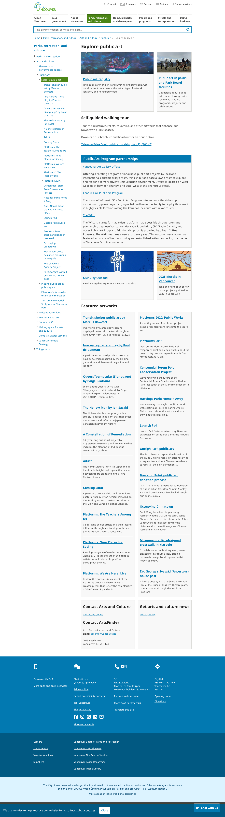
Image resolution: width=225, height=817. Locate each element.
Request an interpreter (127, 696)
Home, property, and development (123, 19)
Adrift (47, 137)
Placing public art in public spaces (52, 285)
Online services (183, 4)
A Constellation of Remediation (54, 130)
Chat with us (81, 679)
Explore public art (51, 79)
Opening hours (163, 696)
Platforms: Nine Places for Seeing (53, 157)
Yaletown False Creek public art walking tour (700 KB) (116, 144)
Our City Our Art (95, 278)
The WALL (89, 215)
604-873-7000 (121, 682)
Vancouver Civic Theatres (87, 748)
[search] (188, 29)
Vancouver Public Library (87, 768)
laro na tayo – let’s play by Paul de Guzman (54, 100)
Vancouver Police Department (90, 761)
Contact (111, 4)
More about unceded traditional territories (112, 793)
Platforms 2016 (52, 180)
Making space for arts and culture (51, 329)
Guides (164, 4)
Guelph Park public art (54, 224)
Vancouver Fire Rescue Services (91, 755)
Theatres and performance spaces (50, 68)
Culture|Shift (46, 322)
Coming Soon (51, 142)
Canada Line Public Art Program (103, 193)
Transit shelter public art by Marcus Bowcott (55, 88)
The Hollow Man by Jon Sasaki (54, 122)
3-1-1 (117, 679)
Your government (59, 19)
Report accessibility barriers (89, 696)
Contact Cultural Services (53, 335)
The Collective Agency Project (52, 265)
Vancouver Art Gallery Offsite (101, 166)
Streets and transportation (166, 19)
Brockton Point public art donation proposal (54, 235)
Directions (160, 701)
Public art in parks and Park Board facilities (172, 82)
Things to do (43, 349)
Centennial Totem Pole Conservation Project (54, 189)
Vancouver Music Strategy (48, 342)
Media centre (40, 748)
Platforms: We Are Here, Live (54, 165)
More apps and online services (50, 685)
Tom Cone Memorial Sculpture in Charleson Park (54, 304)
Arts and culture (89, 37)
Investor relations (43, 755)
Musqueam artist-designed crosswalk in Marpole (55, 255)
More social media (84, 724)
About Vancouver (77, 19)
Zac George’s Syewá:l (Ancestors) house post (55, 275)
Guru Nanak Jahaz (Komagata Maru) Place (54, 209)
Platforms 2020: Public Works (52, 174)
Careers (148, 4)
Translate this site (124, 709)
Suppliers (38, 761)
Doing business (185, 19)
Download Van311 (43, 679)
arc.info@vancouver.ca (103, 633)
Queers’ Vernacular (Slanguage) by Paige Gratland (55, 112)
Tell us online (81, 689)
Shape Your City (82, 709)
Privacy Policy (147, 614)
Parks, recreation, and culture (98, 19)
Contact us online (93, 614)
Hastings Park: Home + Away (55, 199)
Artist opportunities (50, 312)
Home (36, 37)
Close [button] (104, 810)
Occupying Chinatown (50, 245)
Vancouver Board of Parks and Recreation (96, 741)
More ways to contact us (127, 702)
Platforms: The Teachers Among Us (55, 148)
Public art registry (96, 79)
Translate (131, 4)
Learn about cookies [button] (82, 810)
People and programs (145, 19)
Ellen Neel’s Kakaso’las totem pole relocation (53, 294)
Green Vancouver (40, 19)
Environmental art (49, 317)
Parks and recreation (48, 56)
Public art (106, 37)
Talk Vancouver (82, 702)
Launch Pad (50, 217)
